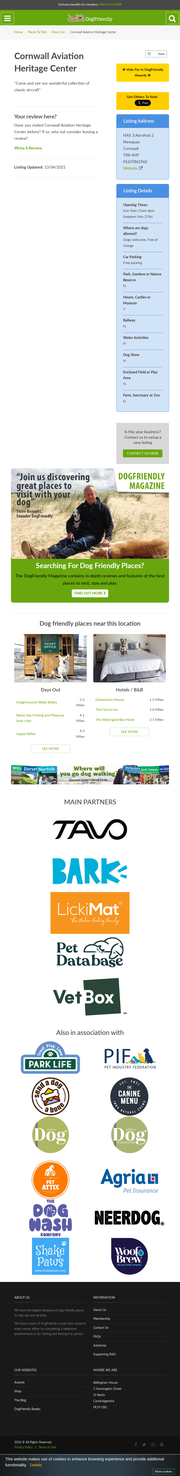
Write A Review (28, 148)
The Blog (20, 1400)
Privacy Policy (23, 1447)
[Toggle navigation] (7, 18)
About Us (99, 1310)
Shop (17, 1391)
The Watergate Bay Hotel (114, 720)
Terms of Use (47, 1447)
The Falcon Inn (106, 709)
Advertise (99, 1345)
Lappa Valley (26, 734)
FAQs (97, 1336)
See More (50, 749)
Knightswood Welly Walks (36, 702)
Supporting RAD (104, 1354)
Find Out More (110, 4)
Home (18, 32)
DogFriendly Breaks (27, 1409)
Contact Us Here (142, 453)
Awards (19, 1382)
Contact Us (100, 1327)
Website (131, 169)
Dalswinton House (109, 700)
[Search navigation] (172, 18)
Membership (101, 1318)
